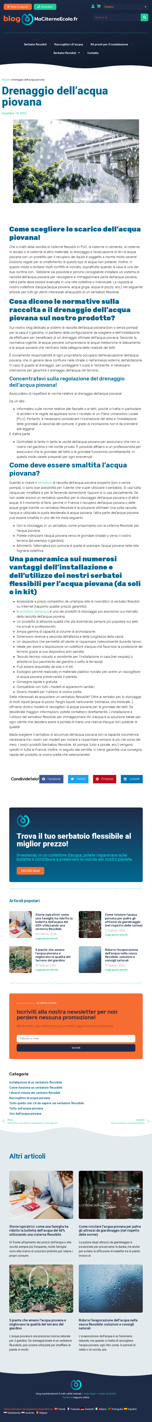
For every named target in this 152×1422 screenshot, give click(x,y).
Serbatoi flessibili (35, 44)
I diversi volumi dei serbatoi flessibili (34, 1093)
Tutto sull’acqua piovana (26, 1108)
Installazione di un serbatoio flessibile (35, 1082)
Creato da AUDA (107, 1393)
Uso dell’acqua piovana (25, 1113)
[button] (125, 7)
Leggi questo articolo (46, 938)
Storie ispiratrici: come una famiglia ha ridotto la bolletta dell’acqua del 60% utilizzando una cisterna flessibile (54, 922)
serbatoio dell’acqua (34, 611)
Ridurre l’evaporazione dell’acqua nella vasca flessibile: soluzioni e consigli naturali (121, 955)
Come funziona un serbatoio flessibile (35, 1087)
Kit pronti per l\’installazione (109, 44)
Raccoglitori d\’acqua (68, 44)
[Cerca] (144, 17)
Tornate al (67, 1397)
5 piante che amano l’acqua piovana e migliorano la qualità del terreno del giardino (52, 955)
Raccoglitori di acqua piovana (29, 1098)
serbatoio (45, 483)
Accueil (6, 79)
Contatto (93, 53)
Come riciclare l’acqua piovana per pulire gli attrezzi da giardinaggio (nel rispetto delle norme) (123, 920)
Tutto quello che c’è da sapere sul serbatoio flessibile (46, 1103)
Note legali (90, 1393)
